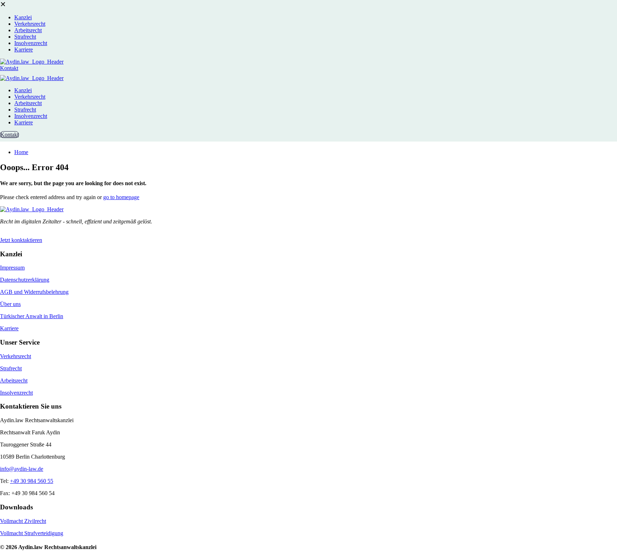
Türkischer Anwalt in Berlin (31, 316)
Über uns (10, 304)
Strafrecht (11, 368)
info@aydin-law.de (21, 469)
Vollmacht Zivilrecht (23, 521)
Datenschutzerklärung (24, 280)
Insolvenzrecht (16, 393)
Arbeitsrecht (13, 380)
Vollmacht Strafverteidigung (31, 533)
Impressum (12, 268)
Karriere (9, 328)
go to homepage (121, 197)
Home (21, 152)
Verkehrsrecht (15, 356)
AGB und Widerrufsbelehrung (34, 292)
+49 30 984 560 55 (31, 481)
